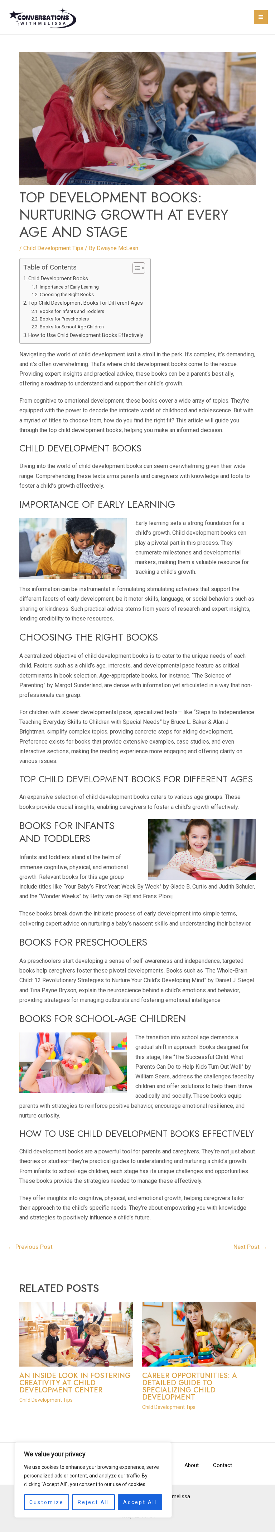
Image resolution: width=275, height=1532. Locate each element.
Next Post (250, 1246)
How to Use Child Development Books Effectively (85, 335)
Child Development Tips (53, 248)
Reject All (94, 1502)
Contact (222, 1465)
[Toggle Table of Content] (135, 268)
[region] (93, 1480)
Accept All (140, 1502)
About (191, 1465)
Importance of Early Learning (69, 287)
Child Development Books (58, 279)
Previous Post (30, 1246)
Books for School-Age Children (72, 326)
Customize (46, 1502)
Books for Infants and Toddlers (72, 311)
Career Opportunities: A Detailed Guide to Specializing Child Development (189, 1386)
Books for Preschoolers (64, 319)
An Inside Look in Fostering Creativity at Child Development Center (75, 1383)
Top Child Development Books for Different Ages (85, 303)
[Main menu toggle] (261, 17)
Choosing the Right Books (67, 294)
